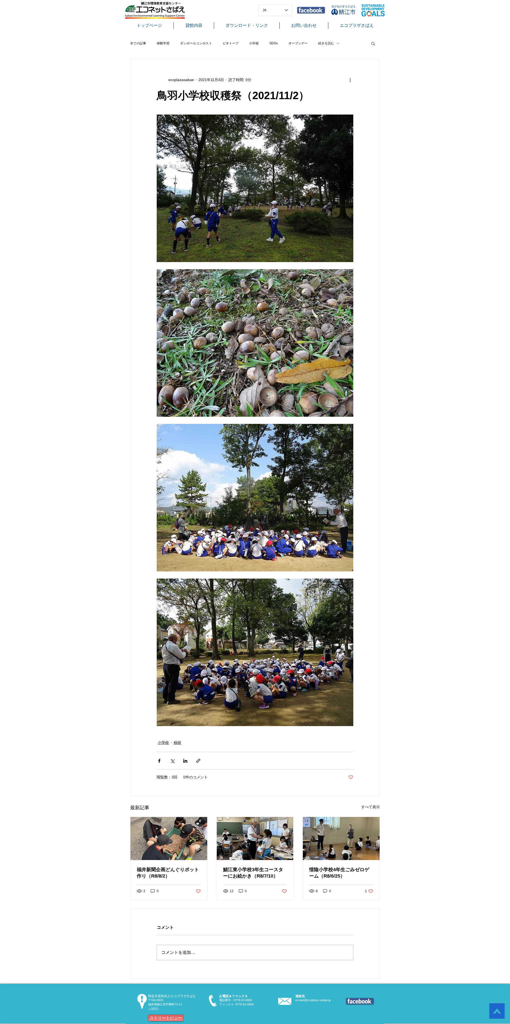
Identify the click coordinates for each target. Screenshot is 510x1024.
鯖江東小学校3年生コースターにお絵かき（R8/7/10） (253, 873)
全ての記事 (138, 43)
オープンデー (298, 43)
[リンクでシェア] (198, 760)
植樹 (177, 742)
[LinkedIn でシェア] (185, 760)
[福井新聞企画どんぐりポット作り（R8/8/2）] (168, 838)
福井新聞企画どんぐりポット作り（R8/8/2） (168, 873)
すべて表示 (370, 807)
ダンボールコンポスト (196, 43)
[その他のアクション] (350, 80)
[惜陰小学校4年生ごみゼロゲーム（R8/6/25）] (341, 838)
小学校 (254, 43)
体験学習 (163, 43)
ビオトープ (231, 43)
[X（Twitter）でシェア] (172, 760)
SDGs (273, 43)
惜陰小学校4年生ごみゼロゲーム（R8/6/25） (339, 873)
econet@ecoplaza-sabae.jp (313, 1000)
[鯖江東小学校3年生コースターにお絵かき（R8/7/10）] (255, 838)
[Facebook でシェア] (159, 760)
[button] (373, 43)
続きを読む (326, 43)
